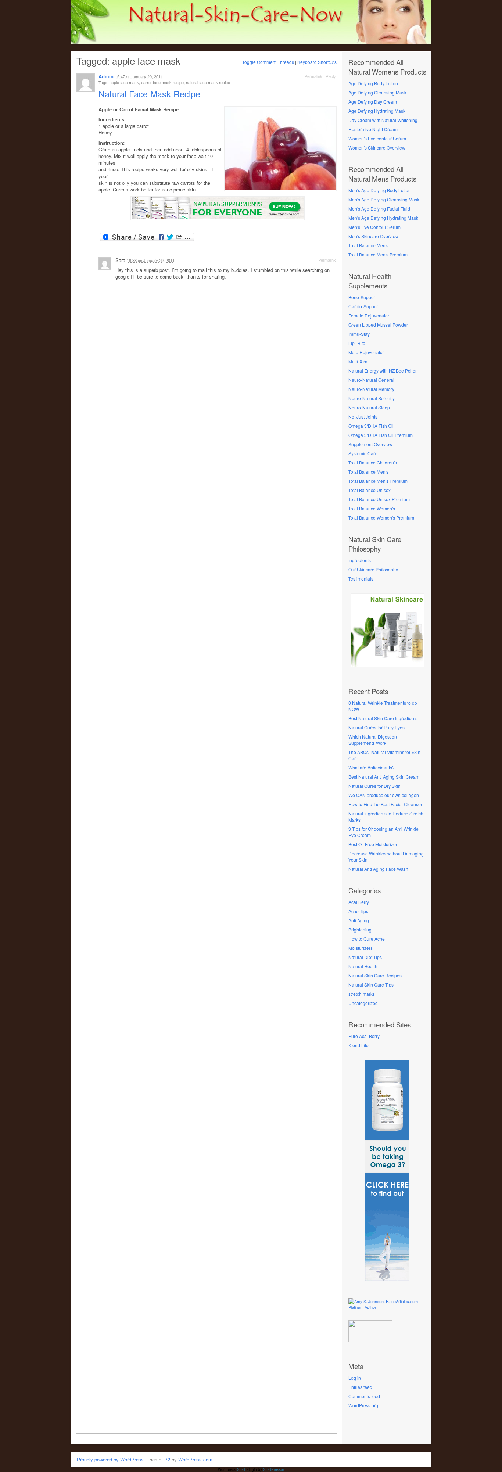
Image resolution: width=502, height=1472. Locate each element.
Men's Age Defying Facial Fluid (379, 208)
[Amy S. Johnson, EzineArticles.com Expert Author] (387, 1307)
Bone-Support (362, 297)
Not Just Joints (362, 416)
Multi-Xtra (357, 361)
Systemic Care (362, 453)
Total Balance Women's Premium (381, 517)
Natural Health (362, 966)
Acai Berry (358, 902)
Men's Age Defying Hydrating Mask (383, 218)
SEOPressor (273, 1469)
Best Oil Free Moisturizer (372, 844)
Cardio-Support (363, 306)
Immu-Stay (359, 334)
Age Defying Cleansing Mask (377, 92)
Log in (354, 1378)
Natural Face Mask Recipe (150, 93)
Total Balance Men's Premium (378, 254)
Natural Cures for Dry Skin (374, 786)
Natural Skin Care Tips (371, 984)
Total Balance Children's (372, 462)
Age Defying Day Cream (372, 101)
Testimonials (360, 578)
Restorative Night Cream (373, 129)
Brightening (360, 929)
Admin (106, 76)
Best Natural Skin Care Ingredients (382, 718)
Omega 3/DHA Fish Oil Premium (380, 435)
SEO (241, 1469)
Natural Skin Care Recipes (375, 975)
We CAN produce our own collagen (383, 795)
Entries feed (360, 1387)
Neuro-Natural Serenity (371, 398)
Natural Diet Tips (365, 957)
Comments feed (364, 1396)
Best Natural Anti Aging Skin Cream (383, 776)
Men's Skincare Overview (373, 236)
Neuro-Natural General (371, 380)
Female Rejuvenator (368, 315)
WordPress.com (195, 1459)
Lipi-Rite (356, 343)
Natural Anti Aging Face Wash (378, 869)
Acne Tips (358, 911)
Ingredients (359, 560)
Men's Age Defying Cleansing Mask (383, 199)
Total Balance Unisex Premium (379, 499)
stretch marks (361, 994)
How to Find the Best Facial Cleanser (385, 804)
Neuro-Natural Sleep (369, 407)
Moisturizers (360, 948)
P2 (167, 1459)
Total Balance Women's (371, 508)
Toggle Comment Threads (268, 62)
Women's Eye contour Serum (377, 138)
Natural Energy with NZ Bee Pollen (383, 370)
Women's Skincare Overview (376, 147)
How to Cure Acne (366, 939)
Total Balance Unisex (369, 490)
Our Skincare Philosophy (373, 569)
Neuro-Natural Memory (371, 389)
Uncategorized (363, 1003)
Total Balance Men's (368, 245)
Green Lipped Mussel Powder (378, 325)
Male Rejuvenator (366, 352)
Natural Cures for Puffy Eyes (376, 727)
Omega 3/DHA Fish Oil (371, 426)
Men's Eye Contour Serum (374, 227)
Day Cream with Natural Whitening (382, 120)
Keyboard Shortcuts (317, 62)
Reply (331, 76)
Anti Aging (358, 920)
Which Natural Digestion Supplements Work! (372, 739)
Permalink (313, 76)
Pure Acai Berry (364, 1036)
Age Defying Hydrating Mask (376, 111)
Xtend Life (358, 1045)
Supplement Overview (370, 444)
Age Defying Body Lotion (373, 83)
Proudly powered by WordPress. (111, 1459)
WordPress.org (363, 1405)
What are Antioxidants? (371, 767)
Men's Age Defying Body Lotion (379, 190)
